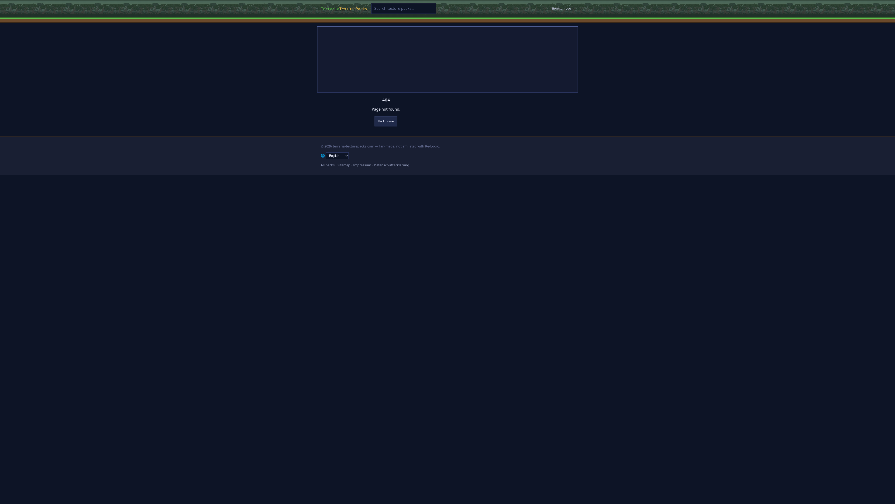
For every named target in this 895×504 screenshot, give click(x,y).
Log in (570, 8)
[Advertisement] (447, 59)
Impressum (362, 165)
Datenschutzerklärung (391, 165)
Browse (557, 8)
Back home (386, 121)
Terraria (344, 8)
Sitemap (343, 165)
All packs (328, 165)
